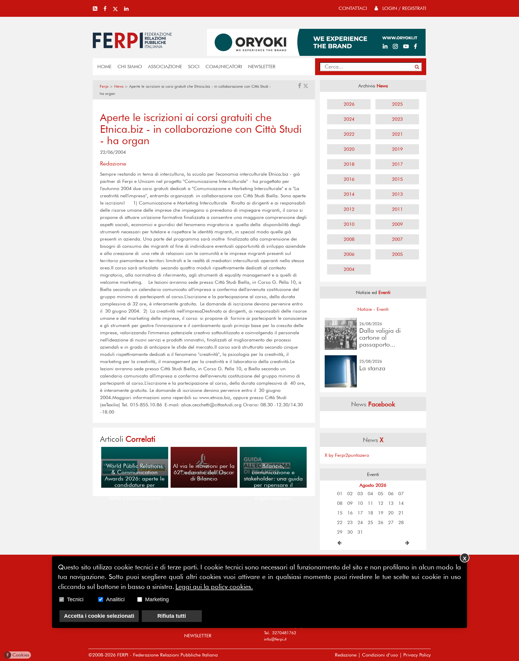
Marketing (157, 599)
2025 (397, 104)
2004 (349, 269)
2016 (349, 179)
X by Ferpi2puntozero (347, 455)
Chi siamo (129, 66)
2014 (349, 194)
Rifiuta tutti (171, 616)
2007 (397, 239)
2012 (349, 209)
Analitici (115, 599)
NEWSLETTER (261, 66)
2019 (397, 149)
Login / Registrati (403, 8)
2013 (397, 194)
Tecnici (75, 599)
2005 (397, 254)
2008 (349, 239)
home (104, 66)
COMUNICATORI (223, 66)
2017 (397, 164)
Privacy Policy (417, 655)
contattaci (352, 8)
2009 (397, 224)
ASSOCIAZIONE (165, 66)
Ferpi (104, 86)
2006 (349, 254)
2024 (349, 119)
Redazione (346, 655)
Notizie (364, 309)
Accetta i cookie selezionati (99, 616)
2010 (349, 224)
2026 (349, 104)
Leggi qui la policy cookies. (214, 586)
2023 (397, 119)
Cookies (17, 655)
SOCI (193, 66)
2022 (349, 134)
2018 (349, 164)
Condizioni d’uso (380, 655)
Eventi (383, 309)
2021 (397, 134)
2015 (397, 179)
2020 (349, 149)
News (118, 86)
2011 (397, 209)
